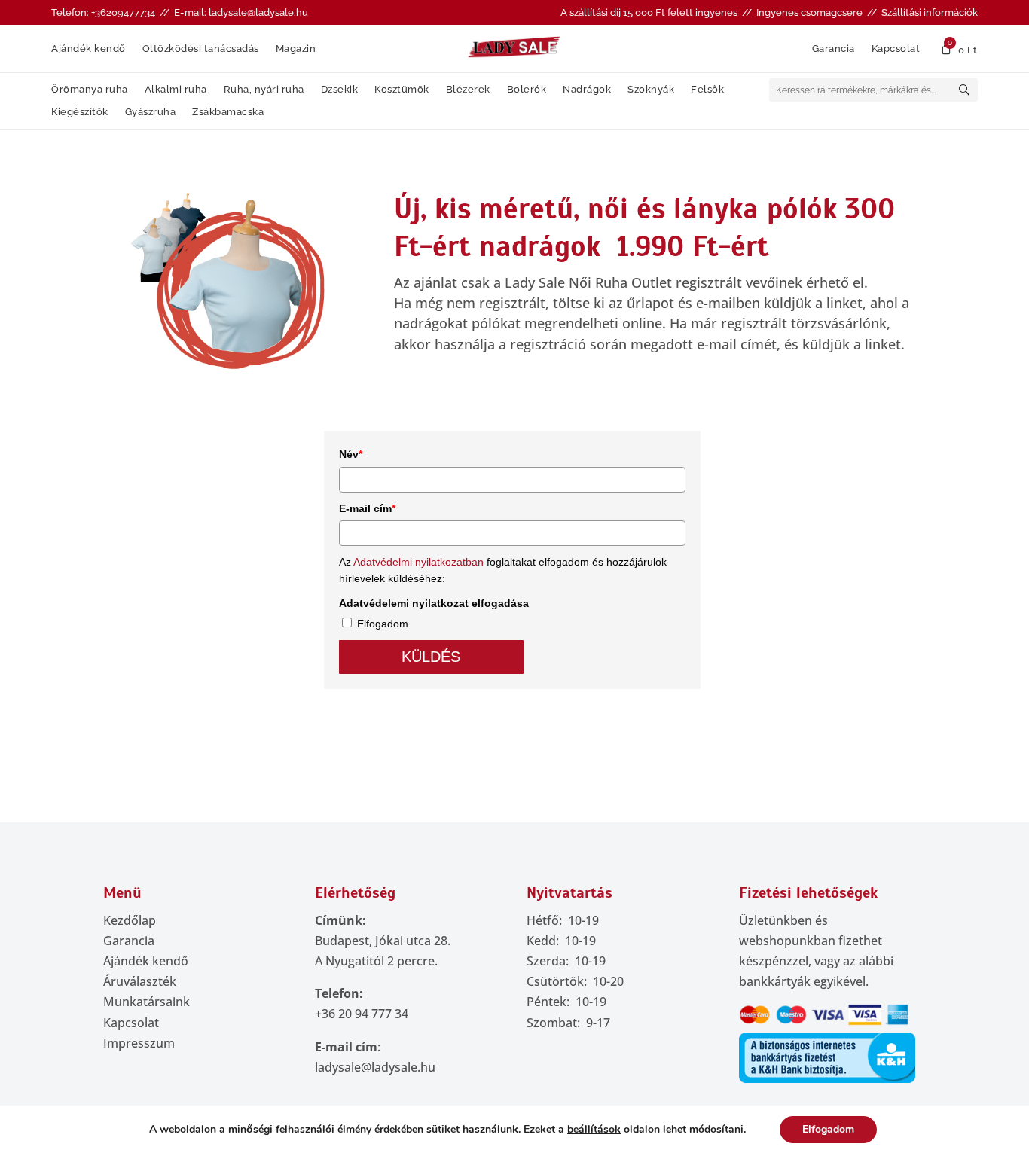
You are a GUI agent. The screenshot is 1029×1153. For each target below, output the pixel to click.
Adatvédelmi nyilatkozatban (418, 562)
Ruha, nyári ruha (264, 89)
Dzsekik (340, 89)
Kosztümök (401, 89)
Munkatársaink (146, 1001)
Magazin (296, 49)
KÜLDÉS (431, 656)
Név (350, 454)
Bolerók (527, 89)
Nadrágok (587, 89)
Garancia (833, 49)
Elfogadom (382, 624)
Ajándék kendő (88, 49)
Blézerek (468, 89)
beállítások (594, 1129)
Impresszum (139, 1043)
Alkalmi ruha (176, 89)
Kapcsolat (896, 49)
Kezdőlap (129, 920)
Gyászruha (150, 112)
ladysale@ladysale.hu (375, 1067)
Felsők (707, 89)
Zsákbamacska (228, 112)
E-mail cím (367, 508)
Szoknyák (650, 89)
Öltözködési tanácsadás (200, 49)
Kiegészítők (79, 112)
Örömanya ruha (89, 89)
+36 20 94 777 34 (361, 1013)
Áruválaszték (139, 981)
